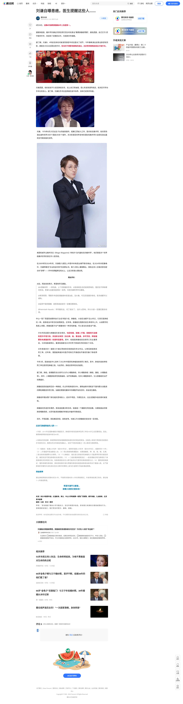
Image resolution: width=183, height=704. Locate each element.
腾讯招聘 (81, 688)
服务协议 (55, 688)
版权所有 (74, 697)
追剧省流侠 (39, 583)
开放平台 (68, 688)
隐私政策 (61, 688)
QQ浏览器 (94, 688)
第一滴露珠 (39, 600)
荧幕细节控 (39, 566)
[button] (141, 18)
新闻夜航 (39, 617)
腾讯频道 (101, 688)
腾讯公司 (69, 697)
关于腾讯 (39, 688)
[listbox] (72, 584)
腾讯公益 (87, 688)
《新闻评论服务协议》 (64, 624)
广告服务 (74, 688)
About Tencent (47, 688)
